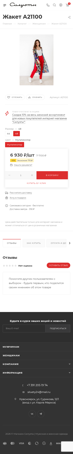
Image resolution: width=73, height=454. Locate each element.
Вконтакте (32, 414)
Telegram (40, 414)
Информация (13, 372)
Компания (11, 364)
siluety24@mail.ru (39, 392)
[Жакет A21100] (36, 59)
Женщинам (11, 355)
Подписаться (58, 328)
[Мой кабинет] (60, 5)
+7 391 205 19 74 (37, 385)
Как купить (34, 243)
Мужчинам (11, 346)
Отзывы (12, 243)
